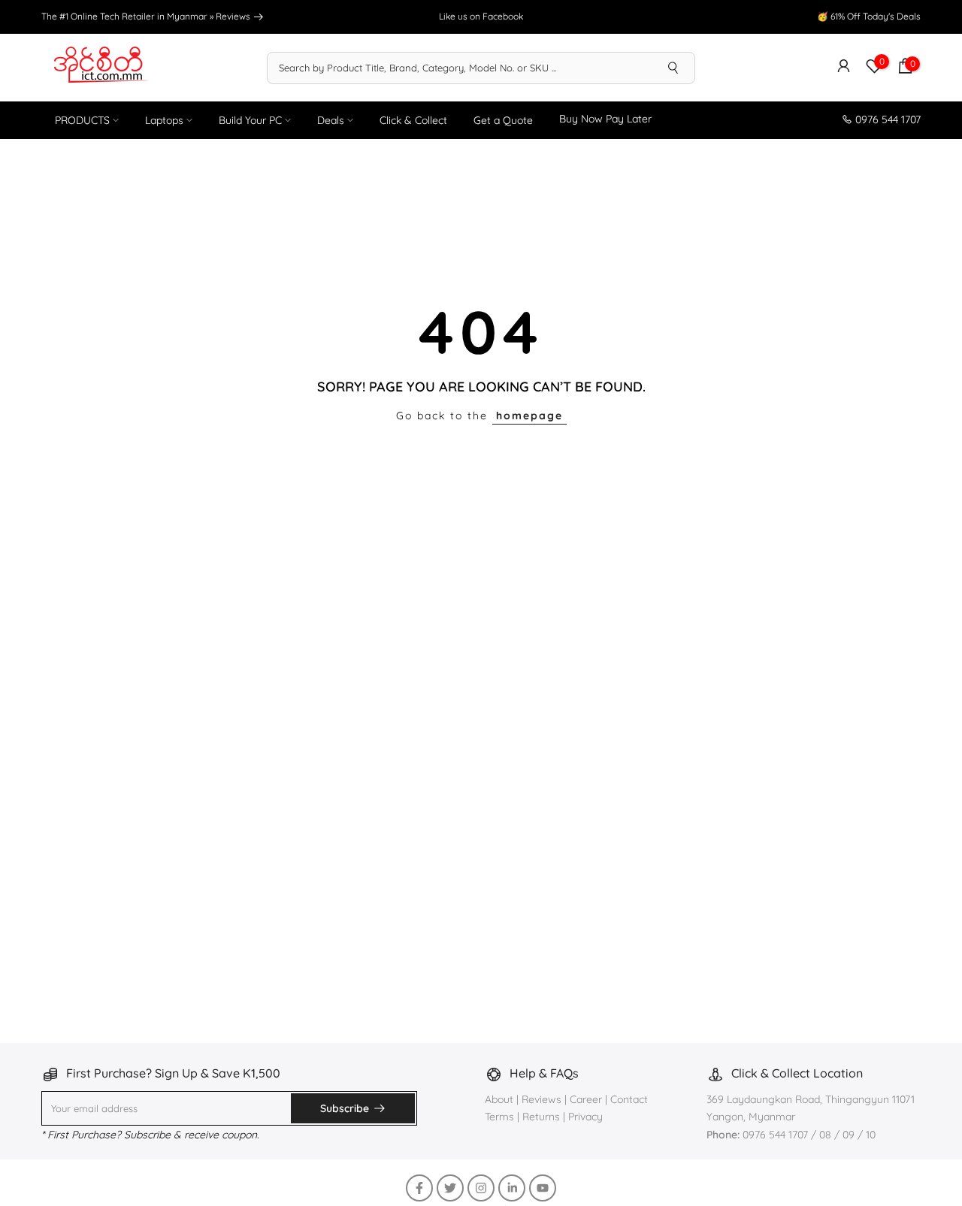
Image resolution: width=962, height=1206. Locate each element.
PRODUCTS (82, 120)
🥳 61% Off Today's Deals (869, 16)
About (500, 1099)
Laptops (164, 120)
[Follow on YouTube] (542, 1187)
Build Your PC (250, 120)
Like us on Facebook (481, 16)
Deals (330, 120)
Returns (541, 1116)
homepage (529, 415)
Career (586, 1099)
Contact (629, 1099)
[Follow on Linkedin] (511, 1187)
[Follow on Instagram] (481, 1187)
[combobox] (460, 68)
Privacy (585, 1116)
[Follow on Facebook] (419, 1187)
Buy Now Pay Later (605, 118)
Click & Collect (413, 120)
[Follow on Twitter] (450, 1187)
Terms (499, 1116)
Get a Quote (503, 120)
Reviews (234, 16)
